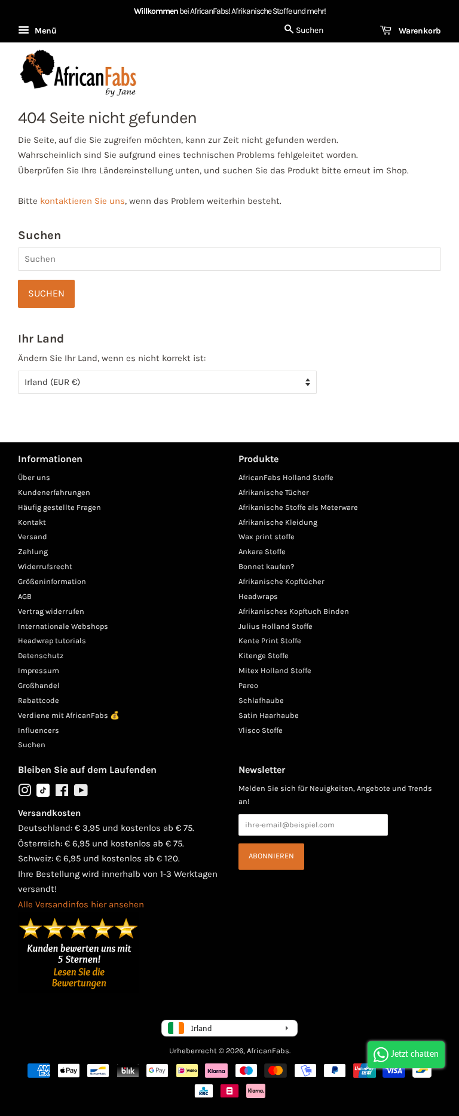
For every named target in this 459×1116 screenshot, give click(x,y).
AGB (25, 596)
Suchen (31, 744)
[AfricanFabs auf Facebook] (62, 792)
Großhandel (39, 685)
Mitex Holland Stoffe (274, 670)
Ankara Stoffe (262, 551)
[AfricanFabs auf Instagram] (24, 792)
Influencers (38, 730)
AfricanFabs (268, 1050)
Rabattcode (38, 700)
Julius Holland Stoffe (275, 626)
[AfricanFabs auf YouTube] (81, 792)
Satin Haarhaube (268, 715)
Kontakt (32, 522)
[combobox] (229, 259)
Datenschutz (40, 655)
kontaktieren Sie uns (82, 200)
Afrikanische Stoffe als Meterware (298, 507)
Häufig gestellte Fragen (59, 507)
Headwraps (258, 596)
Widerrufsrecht (45, 566)
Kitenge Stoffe (263, 655)
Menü (44, 31)
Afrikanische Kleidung (277, 522)
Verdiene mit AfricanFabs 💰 (69, 715)
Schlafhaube (261, 700)
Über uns (34, 477)
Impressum (38, 670)
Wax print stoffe (266, 536)
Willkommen (156, 11)
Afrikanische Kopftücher (281, 581)
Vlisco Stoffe (260, 730)
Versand (32, 536)
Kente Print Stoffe (269, 640)
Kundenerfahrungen (54, 492)
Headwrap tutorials (52, 640)
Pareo (248, 685)
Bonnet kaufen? (266, 566)
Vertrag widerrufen (51, 611)
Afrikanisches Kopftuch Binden (293, 611)
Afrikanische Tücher (273, 492)
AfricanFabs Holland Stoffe (285, 477)
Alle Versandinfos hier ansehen (81, 904)
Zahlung (33, 551)
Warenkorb (418, 31)
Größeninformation (52, 581)
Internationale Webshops (63, 626)
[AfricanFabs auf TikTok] (43, 794)
